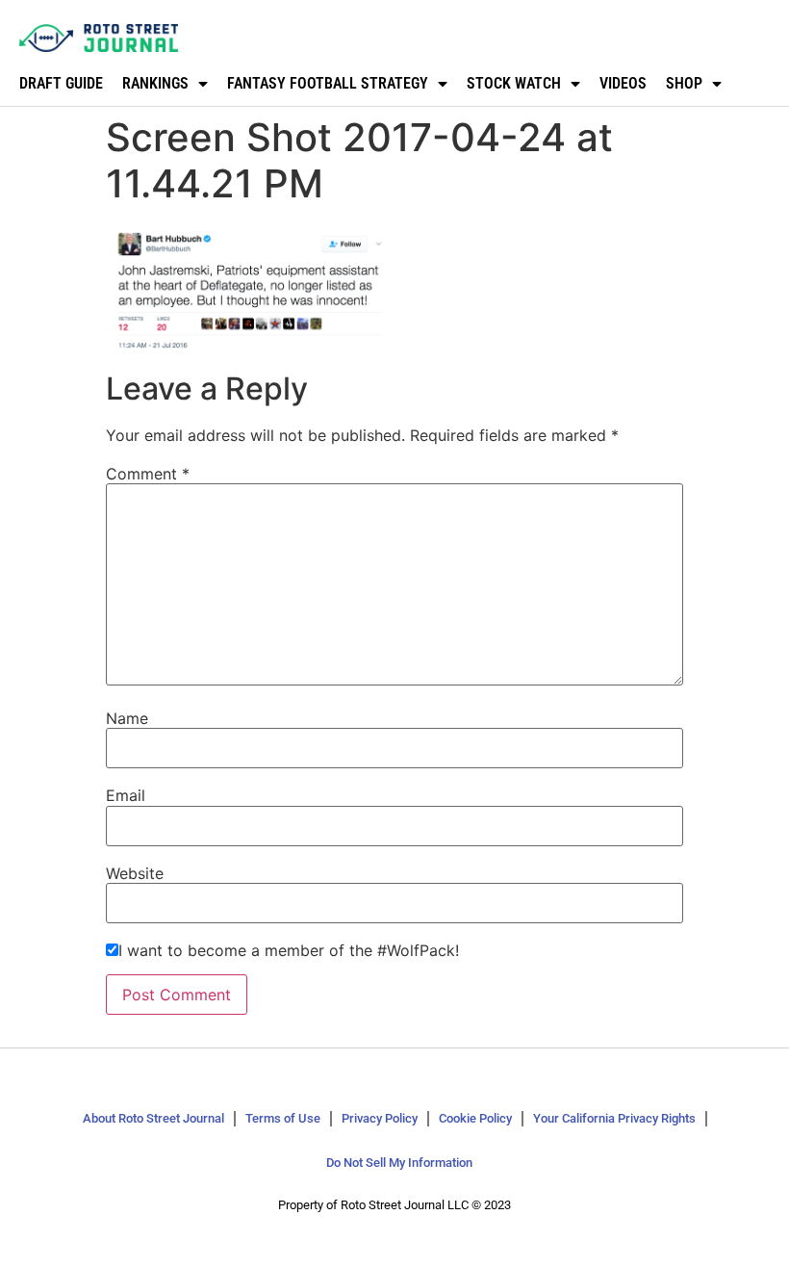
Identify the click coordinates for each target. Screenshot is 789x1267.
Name (127, 718)
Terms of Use (282, 1118)
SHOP (684, 83)
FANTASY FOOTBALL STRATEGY (327, 83)
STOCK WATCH (514, 83)
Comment (148, 473)
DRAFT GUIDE (61, 83)
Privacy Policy (380, 1118)
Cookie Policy (475, 1118)
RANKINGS (155, 83)
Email (125, 795)
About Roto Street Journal (153, 1118)
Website (135, 873)
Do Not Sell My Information (399, 1162)
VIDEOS (623, 83)
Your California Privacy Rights (614, 1118)
